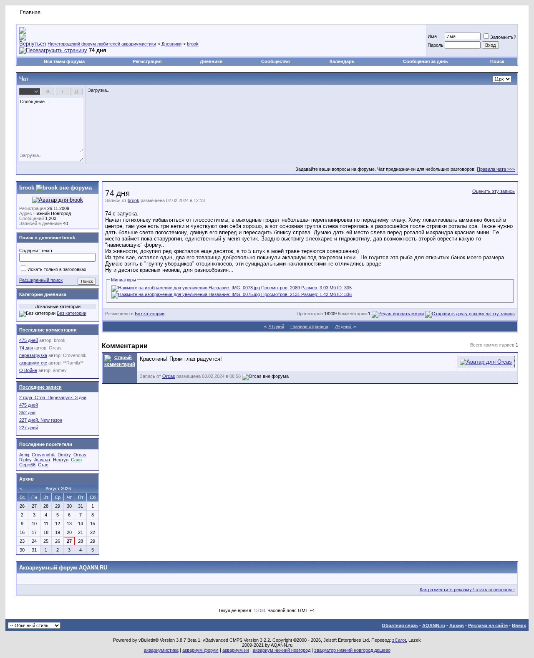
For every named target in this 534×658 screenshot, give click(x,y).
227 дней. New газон (40, 420)
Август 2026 (58, 488)
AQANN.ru (433, 625)
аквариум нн (235, 650)
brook (193, 43)
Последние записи (40, 387)
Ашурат (42, 459)
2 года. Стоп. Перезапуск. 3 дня (52, 397)
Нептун (60, 459)
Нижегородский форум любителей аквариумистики (102, 43)
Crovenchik (74, 355)
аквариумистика (161, 650)
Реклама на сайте (488, 625)
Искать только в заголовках (57, 269)
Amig (24, 454)
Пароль (435, 45)
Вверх (519, 625)
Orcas (168, 376)
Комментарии (352, 313)
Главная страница (309, 326)
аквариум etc (33, 362)
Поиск (497, 61)
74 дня (26, 347)
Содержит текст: (36, 250)
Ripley (25, 459)
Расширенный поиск (41, 280)
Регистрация (147, 61)
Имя (432, 36)
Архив (456, 625)
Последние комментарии (48, 329)
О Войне (28, 370)
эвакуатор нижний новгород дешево (352, 650)
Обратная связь (400, 625)
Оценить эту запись (493, 191)
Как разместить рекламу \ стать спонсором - (467, 589)
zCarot (399, 640)
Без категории (149, 313)
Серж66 (27, 464)
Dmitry (64, 454)
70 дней (276, 326)
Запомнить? (503, 37)
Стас (43, 464)
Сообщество (275, 61)
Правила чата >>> (496, 169)
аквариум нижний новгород (281, 650)
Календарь (342, 61)
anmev (60, 370)
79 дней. (343, 326)
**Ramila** (73, 362)
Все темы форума (64, 61)
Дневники (171, 43)
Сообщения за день (425, 61)
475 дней (28, 340)
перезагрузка (33, 355)
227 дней (28, 427)
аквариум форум (200, 650)
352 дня (27, 412)
